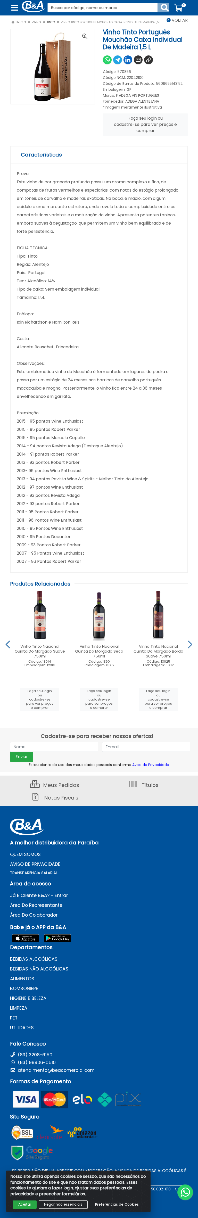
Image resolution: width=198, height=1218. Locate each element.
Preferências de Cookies (117, 1204)
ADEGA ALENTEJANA (142, 101)
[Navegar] (8, 644)
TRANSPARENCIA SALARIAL (33, 872)
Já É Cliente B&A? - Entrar (39, 895)
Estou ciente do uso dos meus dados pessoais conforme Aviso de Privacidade (99, 764)
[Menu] (14, 7)
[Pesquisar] (164, 7)
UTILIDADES (22, 1028)
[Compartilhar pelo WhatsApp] (107, 59)
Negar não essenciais (63, 1204)
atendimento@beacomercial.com (55, 1070)
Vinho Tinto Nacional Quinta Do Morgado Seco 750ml (99, 651)
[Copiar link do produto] (148, 59)
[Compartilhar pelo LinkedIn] (127, 59)
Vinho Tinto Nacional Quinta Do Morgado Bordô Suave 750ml (158, 651)
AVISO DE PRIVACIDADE (35, 864)
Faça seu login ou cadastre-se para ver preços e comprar (145, 124)
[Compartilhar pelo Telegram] (117, 59)
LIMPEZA (18, 1008)
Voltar (179, 20)
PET (14, 1018)
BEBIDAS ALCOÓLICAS (33, 959)
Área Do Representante (36, 905)
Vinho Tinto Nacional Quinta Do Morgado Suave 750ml (40, 651)
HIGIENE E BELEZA (28, 998)
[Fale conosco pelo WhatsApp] (185, 1192)
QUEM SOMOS (25, 854)
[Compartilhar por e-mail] (138, 59)
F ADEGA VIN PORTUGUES (137, 95)
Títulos (149, 785)
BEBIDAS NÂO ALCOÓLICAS (39, 969)
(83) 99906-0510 (36, 1062)
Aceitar (24, 1204)
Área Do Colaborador (33, 915)
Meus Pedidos (60, 785)
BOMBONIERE (24, 988)
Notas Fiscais (60, 797)
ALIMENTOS (22, 979)
